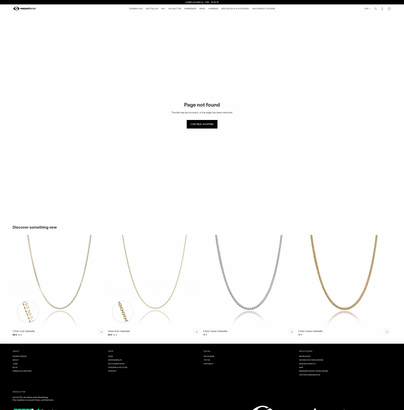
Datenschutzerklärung (311, 360)
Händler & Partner (22, 371)
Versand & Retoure (118, 367)
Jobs (15, 363)
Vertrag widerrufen (309, 375)
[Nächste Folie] (101, 281)
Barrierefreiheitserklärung (313, 371)
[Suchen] (375, 8)
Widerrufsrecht (307, 363)
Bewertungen (20, 356)
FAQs (110, 356)
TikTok (207, 360)
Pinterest (209, 363)
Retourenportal (116, 363)
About (16, 360)
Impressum (304, 356)
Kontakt (112, 371)
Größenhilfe (115, 360)
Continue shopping (202, 124)
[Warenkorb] (389, 8)
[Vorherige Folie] (17, 281)
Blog (15, 367)
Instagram (209, 356)
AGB (301, 367)
